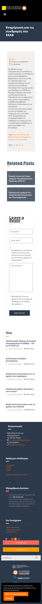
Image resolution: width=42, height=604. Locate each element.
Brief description (12, 527)
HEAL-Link (15, 134)
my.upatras (10, 465)
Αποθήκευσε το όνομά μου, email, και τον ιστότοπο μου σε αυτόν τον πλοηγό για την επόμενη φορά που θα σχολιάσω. (22, 255)
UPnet (8, 467)
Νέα (13, 59)
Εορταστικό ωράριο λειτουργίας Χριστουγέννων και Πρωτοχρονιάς (20, 195)
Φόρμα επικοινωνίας (17, 445)
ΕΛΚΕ (8, 470)
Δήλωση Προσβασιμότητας (16, 474)
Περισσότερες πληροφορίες (15, 594)
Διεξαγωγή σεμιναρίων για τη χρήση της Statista (20, 405)
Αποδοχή (8, 598)
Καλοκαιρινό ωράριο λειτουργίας (16, 359)
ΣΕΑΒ (25, 139)
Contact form (11, 532)
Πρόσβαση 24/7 (21, 549)
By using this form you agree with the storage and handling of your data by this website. (22, 300)
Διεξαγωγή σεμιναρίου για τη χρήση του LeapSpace (20, 375)
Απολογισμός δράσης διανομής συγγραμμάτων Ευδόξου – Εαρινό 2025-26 (21, 343)
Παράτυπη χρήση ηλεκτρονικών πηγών (20, 390)
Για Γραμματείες (21, 542)
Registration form (13, 530)
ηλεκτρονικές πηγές (15, 139)
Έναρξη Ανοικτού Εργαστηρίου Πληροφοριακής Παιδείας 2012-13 (20, 178)
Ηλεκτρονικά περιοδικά (21, 137)
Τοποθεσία (13, 440)
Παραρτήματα (24, 440)
